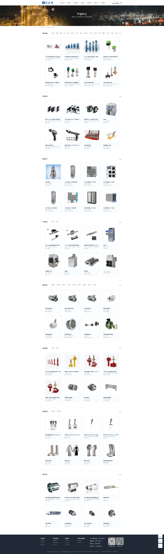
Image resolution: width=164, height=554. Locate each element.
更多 (120, 33)
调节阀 (116, 33)
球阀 (64, 33)
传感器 (57, 221)
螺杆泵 (95, 33)
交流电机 (89, 284)
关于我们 (68, 2)
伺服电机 (53, 284)
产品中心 (48, 27)
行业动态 (67, 542)
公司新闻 (67, 544)
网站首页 (62, 2)
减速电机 (63, 284)
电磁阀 (57, 33)
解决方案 (80, 540)
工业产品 (82, 2)
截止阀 (68, 33)
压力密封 (91, 33)
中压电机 (69, 284)
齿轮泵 (52, 33)
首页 (45, 27)
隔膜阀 (103, 33)
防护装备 (53, 411)
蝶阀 (61, 33)
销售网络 (55, 540)
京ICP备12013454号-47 (106, 551)
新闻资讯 (43, 544)
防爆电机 (84, 284)
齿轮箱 (52, 348)
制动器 (52, 221)
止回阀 (112, 33)
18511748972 (115, 3)
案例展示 (89, 2)
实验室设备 (59, 411)
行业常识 (67, 540)
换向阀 (72, 33)
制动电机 (58, 284)
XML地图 (115, 551)
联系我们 (103, 2)
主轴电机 (74, 284)
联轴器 (57, 348)
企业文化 (55, 544)
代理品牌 (75, 2)
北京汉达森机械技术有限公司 (66, 551)
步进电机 (95, 284)
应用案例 (80, 542)
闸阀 (99, 33)
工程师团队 (55, 542)
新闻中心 (96, 2)
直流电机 (79, 284)
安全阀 (76, 33)
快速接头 (86, 33)
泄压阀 (107, 33)
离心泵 (81, 33)
